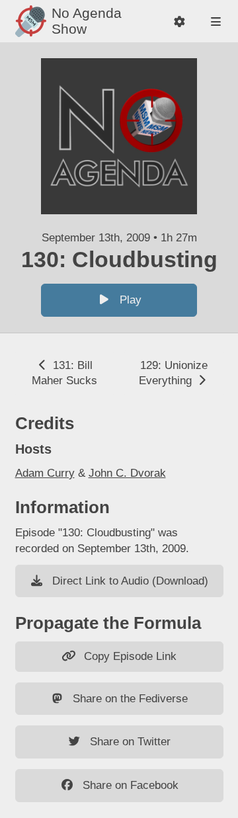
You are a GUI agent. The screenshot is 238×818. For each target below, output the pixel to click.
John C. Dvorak (127, 473)
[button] (179, 21)
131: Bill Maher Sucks (64, 373)
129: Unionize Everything (173, 373)
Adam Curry (45, 473)
